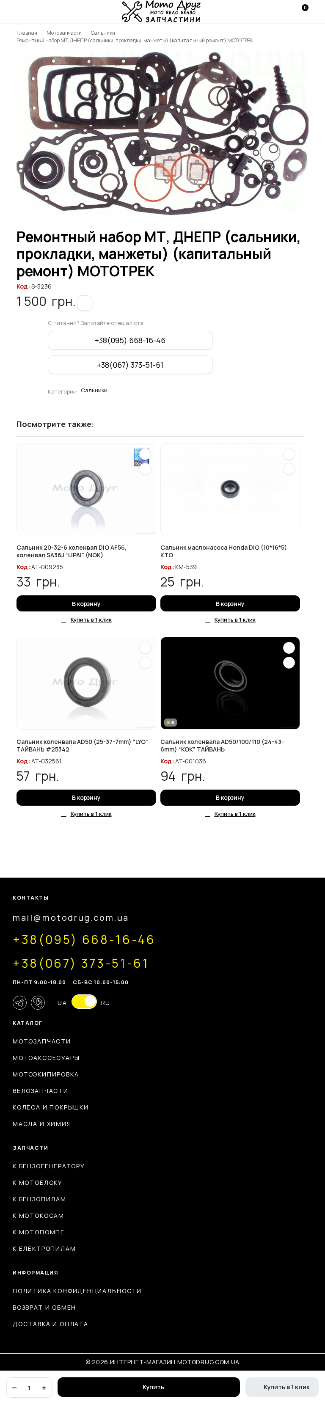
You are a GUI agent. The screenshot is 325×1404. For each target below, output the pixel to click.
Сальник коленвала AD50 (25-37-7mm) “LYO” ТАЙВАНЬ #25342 (82, 745)
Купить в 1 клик (287, 1386)
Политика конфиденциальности (77, 1291)
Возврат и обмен (44, 1307)
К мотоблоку (38, 1182)
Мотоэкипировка (46, 1074)
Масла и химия (42, 1124)
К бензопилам (39, 1199)
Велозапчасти (41, 1091)
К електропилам (44, 1248)
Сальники (103, 32)
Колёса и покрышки (51, 1107)
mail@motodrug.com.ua (71, 917)
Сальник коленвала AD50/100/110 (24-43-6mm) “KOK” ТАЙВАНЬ (222, 745)
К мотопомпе (39, 1232)
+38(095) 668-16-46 (130, 340)
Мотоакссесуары (46, 1058)
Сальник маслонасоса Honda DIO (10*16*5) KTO (223, 551)
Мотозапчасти (64, 32)
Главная (27, 32)
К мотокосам (38, 1215)
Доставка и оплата (50, 1324)
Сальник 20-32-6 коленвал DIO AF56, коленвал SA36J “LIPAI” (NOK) (72, 551)
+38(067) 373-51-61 (130, 365)
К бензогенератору (49, 1166)
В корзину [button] (86, 604)
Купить (153, 1386)
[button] (84, 303)
